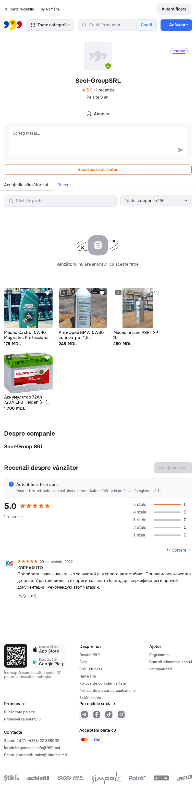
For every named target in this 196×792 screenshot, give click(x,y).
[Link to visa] (97, 739)
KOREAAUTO (30, 567)
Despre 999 (89, 655)
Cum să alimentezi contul (170, 662)
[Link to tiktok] (109, 714)
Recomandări (160, 669)
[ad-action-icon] (47, 293)
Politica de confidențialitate (102, 683)
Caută (146, 25)
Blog (83, 662)
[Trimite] (180, 150)
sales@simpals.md (51, 755)
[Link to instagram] (121, 714)
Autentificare (174, 9)
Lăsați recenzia (173, 467)
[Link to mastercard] (84, 739)
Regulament (159, 655)
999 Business (90, 669)
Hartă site (87, 676)
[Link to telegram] (84, 714)
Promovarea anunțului (22, 719)
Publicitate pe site (19, 712)
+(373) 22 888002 (43, 741)
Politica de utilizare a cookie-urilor (108, 691)
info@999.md (48, 748)
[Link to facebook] (97, 714)
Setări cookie (90, 698)
